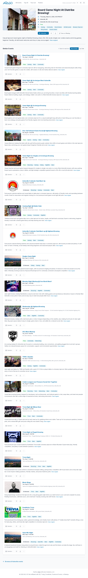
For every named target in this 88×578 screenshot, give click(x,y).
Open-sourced (66, 2)
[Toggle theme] (80, 2)
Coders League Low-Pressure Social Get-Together (39, 382)
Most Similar (74, 48)
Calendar (43, 33)
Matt (74, 2)
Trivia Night (26, 457)
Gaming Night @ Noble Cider (32, 206)
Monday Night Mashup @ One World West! (37, 281)
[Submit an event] (77, 2)
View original (54, 40)
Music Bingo (26, 482)
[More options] (24, 74)
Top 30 (26, 2)
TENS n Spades (27, 357)
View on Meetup (65, 33)
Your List (33, 2)
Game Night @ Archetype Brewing (34, 105)
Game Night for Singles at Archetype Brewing (38, 156)
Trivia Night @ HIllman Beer (31, 407)
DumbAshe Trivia (28, 507)
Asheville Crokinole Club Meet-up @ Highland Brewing (40, 231)
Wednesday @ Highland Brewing (33, 306)
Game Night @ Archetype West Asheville (36, 80)
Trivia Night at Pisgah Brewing (32, 432)
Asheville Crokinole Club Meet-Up (33, 181)
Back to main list (64, 48)
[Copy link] (55, 33)
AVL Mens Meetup (28, 332)
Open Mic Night (27, 533)
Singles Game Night (29, 256)
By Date (82, 48)
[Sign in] (84, 2)
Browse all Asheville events (14, 561)
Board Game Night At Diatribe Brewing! (35, 55)
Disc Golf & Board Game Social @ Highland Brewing (39, 131)
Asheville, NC (44, 19)
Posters (40, 2)
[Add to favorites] (51, 33)
